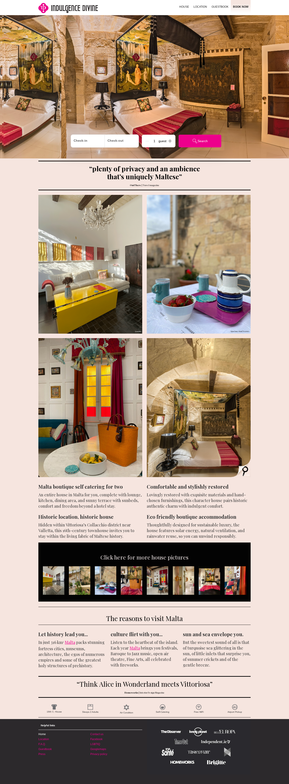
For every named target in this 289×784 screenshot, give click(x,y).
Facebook (96, 739)
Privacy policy (98, 754)
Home (42, 734)
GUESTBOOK (220, 6)
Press (41, 754)
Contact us (96, 734)
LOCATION (200, 6)
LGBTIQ (95, 744)
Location (43, 739)
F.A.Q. (42, 744)
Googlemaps (98, 749)
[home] (80, 7)
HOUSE (184, 6)
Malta (70, 642)
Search (203, 141)
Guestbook (45, 749)
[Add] (170, 141)
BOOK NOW (240, 6)
